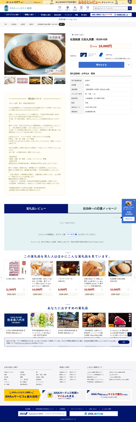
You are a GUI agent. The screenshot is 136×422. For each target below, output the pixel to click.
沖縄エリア (63, 382)
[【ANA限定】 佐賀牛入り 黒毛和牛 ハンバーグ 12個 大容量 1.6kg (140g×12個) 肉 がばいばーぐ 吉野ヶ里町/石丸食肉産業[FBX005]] (94, 320)
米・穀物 (6, 384)
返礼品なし (39, 384)
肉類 (5, 374)
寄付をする (101, 65)
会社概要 (27, 409)
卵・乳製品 (23, 382)
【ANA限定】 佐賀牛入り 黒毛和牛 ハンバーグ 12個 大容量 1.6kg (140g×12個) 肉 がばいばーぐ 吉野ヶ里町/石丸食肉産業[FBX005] (93, 335)
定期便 (22, 372)
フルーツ (6, 382)
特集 (76, 15)
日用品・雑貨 (40, 377)
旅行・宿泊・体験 (41, 374)
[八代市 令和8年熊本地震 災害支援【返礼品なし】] (16, 320)
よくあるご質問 (106, 409)
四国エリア (63, 379)
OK (124, 342)
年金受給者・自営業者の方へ (95, 382)
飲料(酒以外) (23, 384)
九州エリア (73, 379)
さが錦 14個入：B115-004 (15, 279)
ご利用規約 (62, 409)
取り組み (84, 15)
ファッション (40, 382)
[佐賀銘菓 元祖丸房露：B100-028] (120, 268)
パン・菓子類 (24, 379)
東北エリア (73, 372)
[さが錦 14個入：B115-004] (16, 268)
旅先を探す (57, 15)
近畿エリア (63, 377)
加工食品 (22, 374)
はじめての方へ (113, 374)
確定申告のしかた (92, 377)
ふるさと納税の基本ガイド (94, 372)
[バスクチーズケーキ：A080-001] (68, 268)
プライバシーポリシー (77, 409)
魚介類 (6, 377)
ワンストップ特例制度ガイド (95, 374)
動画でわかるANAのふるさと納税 (119, 379)
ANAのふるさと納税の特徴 (117, 372)
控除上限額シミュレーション (95, 379)
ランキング (68, 15)
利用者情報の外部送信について (45, 409)
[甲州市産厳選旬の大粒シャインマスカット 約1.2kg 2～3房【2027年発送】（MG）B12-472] (42, 320)
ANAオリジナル (8, 372)
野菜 (5, 379)
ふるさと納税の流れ (115, 377)
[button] (17, 19)
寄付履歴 (71, 234)
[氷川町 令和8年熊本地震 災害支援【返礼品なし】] (68, 320)
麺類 (21, 377)
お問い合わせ (93, 409)
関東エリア (63, 374)
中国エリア (73, 377)
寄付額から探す (46, 15)
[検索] (130, 8)
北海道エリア (63, 372)
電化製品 (38, 379)
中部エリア (73, 374)
